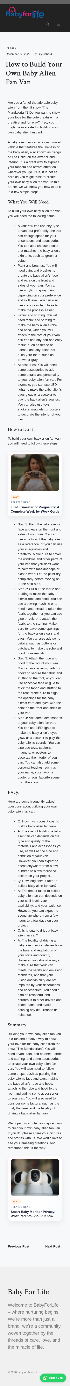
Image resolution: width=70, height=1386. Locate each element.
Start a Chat (56, 1377)
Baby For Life (28, 1292)
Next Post (52, 1246)
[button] (47, 24)
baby (13, 47)
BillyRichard (45, 53)
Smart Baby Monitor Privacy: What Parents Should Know (33, 1214)
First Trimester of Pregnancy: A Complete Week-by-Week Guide (35, 509)
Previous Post (18, 1246)
